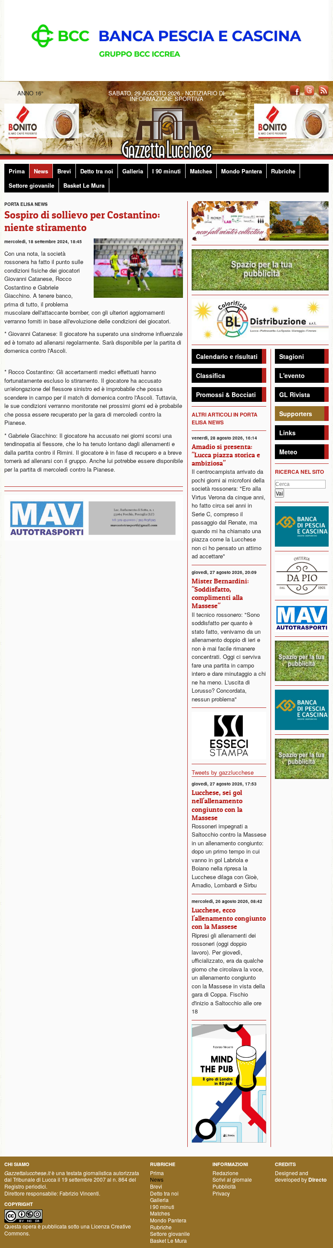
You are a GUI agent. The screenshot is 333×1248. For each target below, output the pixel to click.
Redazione (225, 1172)
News (41, 171)
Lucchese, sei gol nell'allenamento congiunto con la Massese (217, 805)
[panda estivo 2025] (260, 220)
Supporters (295, 413)
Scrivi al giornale (232, 1179)
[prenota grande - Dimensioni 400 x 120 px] (260, 269)
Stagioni (291, 356)
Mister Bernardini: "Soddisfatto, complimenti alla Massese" (220, 593)
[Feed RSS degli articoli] (323, 90)
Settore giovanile (31, 185)
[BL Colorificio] (260, 319)
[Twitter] (309, 90)
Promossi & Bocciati (226, 394)
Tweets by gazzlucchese (223, 772)
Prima (17, 171)
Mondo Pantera (241, 171)
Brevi (64, 171)
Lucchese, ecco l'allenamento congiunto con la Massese (229, 918)
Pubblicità (224, 1186)
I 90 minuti (166, 171)
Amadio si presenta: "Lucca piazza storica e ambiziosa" (226, 454)
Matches (201, 171)
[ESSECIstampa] (229, 734)
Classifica (210, 375)
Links (287, 432)
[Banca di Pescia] (166, 40)
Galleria (132, 171)
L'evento (292, 375)
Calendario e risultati (227, 356)
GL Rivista (294, 394)
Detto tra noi (96, 171)
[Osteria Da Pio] (302, 574)
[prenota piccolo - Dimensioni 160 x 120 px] (302, 660)
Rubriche (283, 171)
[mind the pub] (229, 1082)
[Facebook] (295, 90)
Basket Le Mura (83, 185)
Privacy (221, 1193)
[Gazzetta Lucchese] (166, 131)
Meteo (288, 451)
